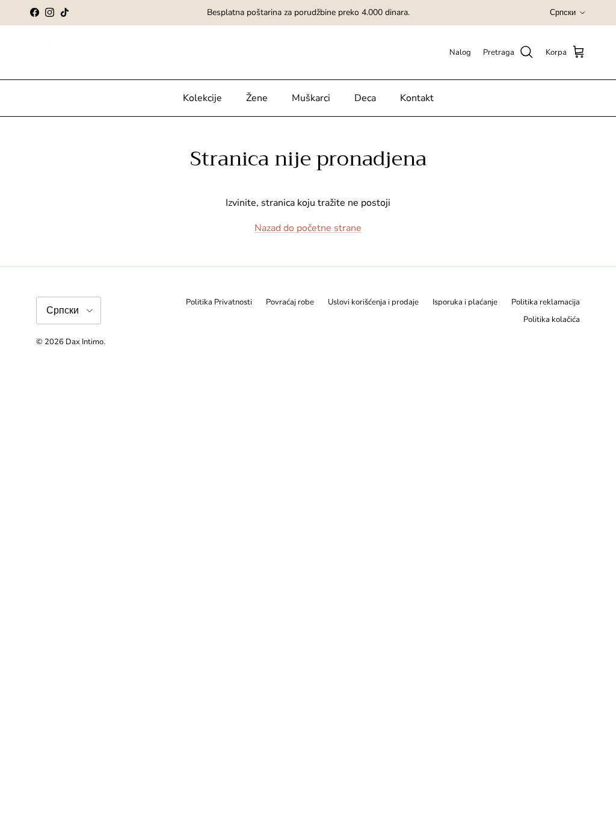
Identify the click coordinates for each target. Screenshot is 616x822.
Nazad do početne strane (308, 228)
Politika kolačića (551, 319)
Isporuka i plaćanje (465, 302)
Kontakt (417, 98)
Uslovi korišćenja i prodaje (373, 302)
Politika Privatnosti (219, 302)
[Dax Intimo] (125, 52)
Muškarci (311, 98)
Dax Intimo (84, 341)
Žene (257, 98)
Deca (365, 98)
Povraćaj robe (290, 302)
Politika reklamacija (545, 302)
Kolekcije (202, 98)
